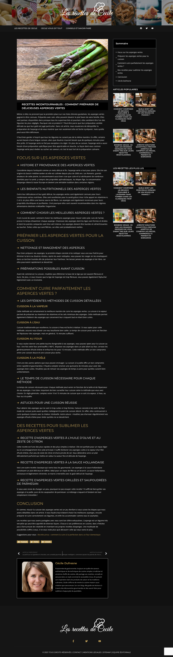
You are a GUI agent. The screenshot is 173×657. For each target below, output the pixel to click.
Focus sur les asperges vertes (130, 52)
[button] (22, 542)
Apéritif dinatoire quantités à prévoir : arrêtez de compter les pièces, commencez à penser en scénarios (146, 151)
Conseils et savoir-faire (78, 28)
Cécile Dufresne (124, 81)
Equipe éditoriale (121, 652)
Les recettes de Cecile (25, 28)
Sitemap (107, 652)
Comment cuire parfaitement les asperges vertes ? (135, 64)
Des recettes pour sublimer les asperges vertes (135, 71)
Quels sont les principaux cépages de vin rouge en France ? (145, 112)
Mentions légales (92, 652)
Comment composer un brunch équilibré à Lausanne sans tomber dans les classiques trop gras (123, 115)
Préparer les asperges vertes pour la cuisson (133, 57)
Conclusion (122, 77)
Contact (77, 652)
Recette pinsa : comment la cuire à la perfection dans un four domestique (69, 534)
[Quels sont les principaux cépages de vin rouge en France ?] (146, 100)
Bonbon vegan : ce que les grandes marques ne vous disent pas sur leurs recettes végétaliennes (123, 150)
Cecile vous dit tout (51, 28)
